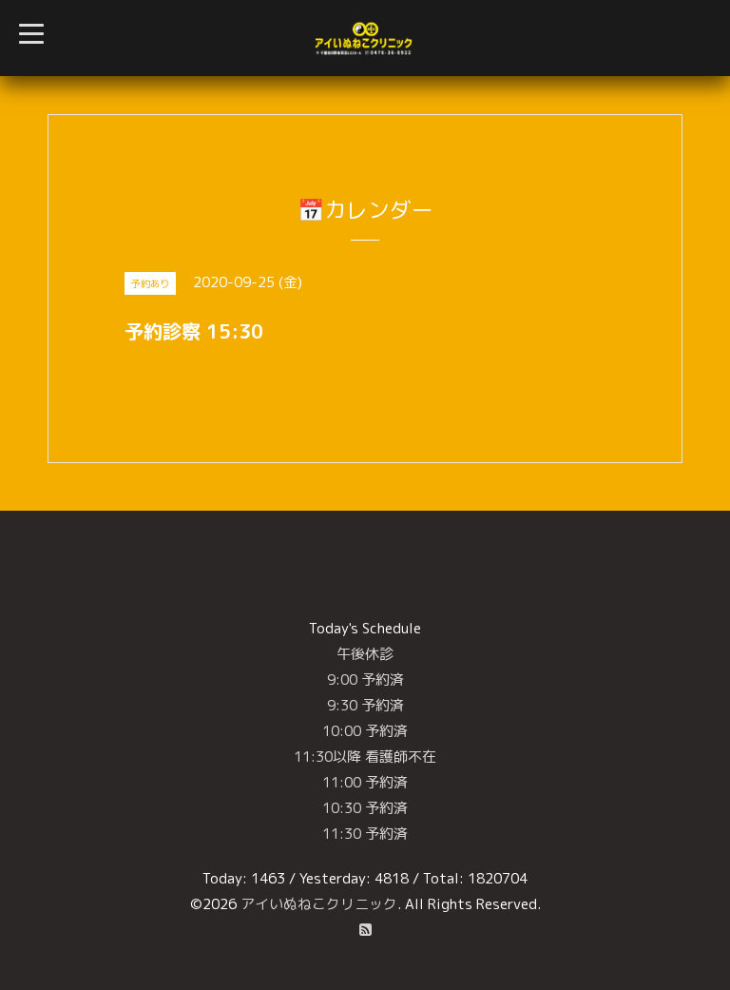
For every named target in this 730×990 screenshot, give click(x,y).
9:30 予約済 (365, 705)
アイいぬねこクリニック (318, 904)
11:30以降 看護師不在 (365, 757)
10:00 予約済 (365, 731)
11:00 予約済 (365, 782)
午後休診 (365, 654)
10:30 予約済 (365, 808)
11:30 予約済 (365, 834)
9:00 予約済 (365, 679)
